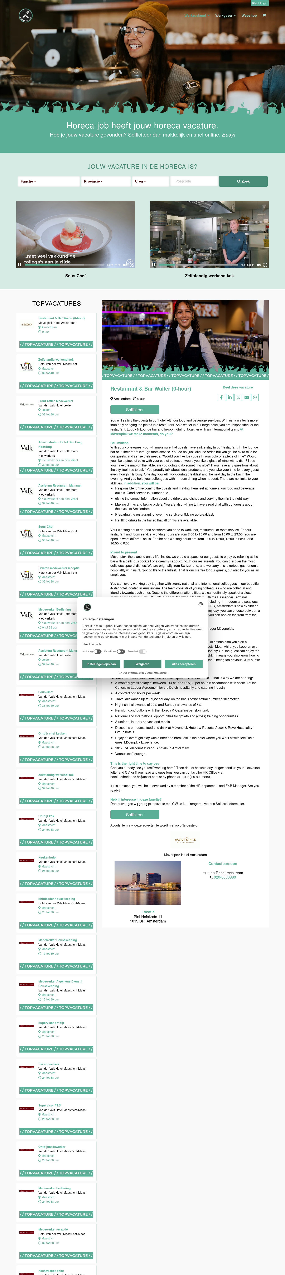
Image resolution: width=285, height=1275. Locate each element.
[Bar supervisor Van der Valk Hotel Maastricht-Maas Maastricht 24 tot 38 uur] (56, 1098)
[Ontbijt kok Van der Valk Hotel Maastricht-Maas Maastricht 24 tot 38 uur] (56, 850)
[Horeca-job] (25, 15)
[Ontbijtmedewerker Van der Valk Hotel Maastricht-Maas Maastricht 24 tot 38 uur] (56, 1180)
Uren (139, 181)
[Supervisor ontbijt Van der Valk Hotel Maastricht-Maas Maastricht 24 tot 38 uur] (56, 1056)
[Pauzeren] (20, 265)
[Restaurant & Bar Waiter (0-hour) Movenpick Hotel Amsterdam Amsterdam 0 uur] (56, 352)
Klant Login (259, 3)
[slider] (64, 265)
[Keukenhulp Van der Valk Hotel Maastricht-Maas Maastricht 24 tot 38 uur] (56, 891)
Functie (27, 181)
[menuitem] (259, 3)
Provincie (92, 181)
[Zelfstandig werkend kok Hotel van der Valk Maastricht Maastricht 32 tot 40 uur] (56, 393)
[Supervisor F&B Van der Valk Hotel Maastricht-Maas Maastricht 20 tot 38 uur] (56, 1139)
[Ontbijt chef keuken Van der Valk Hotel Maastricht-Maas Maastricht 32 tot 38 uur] (56, 767)
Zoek (245, 181)
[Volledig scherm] (132, 265)
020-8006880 (225, 877)
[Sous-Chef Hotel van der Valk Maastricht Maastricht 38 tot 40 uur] (56, 560)
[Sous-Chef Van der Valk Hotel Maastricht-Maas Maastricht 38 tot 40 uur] (56, 726)
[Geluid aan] (125, 265)
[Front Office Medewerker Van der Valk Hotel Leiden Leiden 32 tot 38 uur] (56, 435)
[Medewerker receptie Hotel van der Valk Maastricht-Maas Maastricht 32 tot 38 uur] (56, 1263)
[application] (75, 234)
